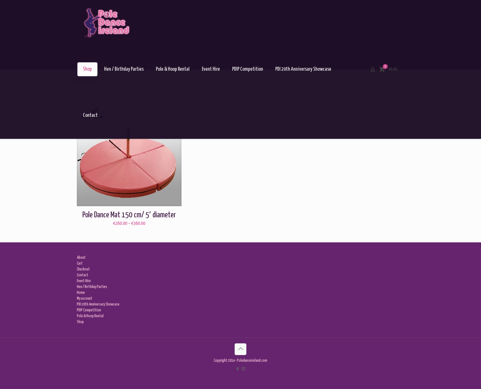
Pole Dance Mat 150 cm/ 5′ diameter (129, 215)
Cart (80, 263)
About (81, 258)
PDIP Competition (89, 310)
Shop (80, 322)
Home (81, 293)
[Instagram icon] (243, 369)
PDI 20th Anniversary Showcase (98, 304)
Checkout (83, 269)
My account (84, 299)
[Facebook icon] (237, 369)
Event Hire (84, 281)
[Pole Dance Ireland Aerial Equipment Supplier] (106, 23)
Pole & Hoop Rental (90, 316)
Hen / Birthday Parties (92, 287)
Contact (82, 275)
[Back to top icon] (240, 349)
